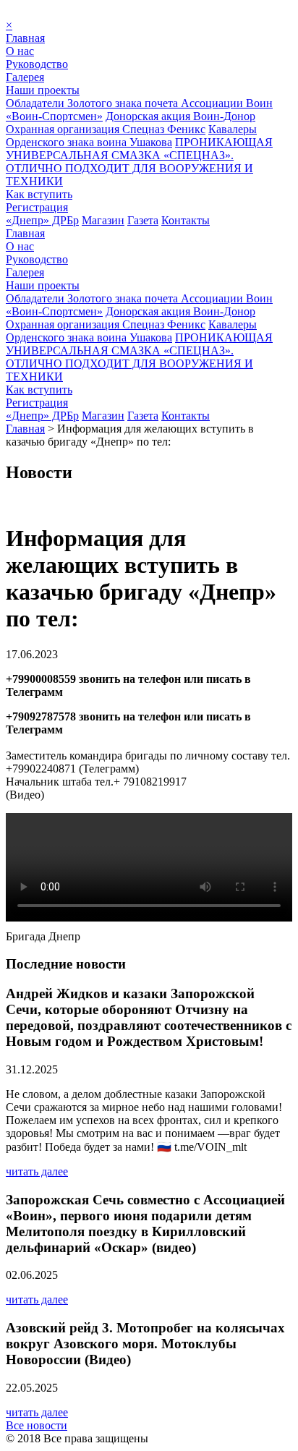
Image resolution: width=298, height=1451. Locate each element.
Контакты (185, 220)
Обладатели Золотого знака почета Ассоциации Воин (139, 103)
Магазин (103, 220)
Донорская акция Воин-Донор (180, 116)
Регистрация (37, 207)
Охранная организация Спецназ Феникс (105, 129)
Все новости (36, 1425)
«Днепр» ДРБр (42, 220)
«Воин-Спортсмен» (54, 116)
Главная (25, 38)
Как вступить (39, 194)
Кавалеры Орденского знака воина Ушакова (131, 135)
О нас (20, 51)
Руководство (37, 64)
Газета (142, 220)
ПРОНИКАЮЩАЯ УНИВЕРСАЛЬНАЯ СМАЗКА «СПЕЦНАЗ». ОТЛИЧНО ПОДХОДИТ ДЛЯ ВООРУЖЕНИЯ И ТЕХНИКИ (139, 161)
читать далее (37, 1171)
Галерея (25, 77)
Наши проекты (43, 90)
